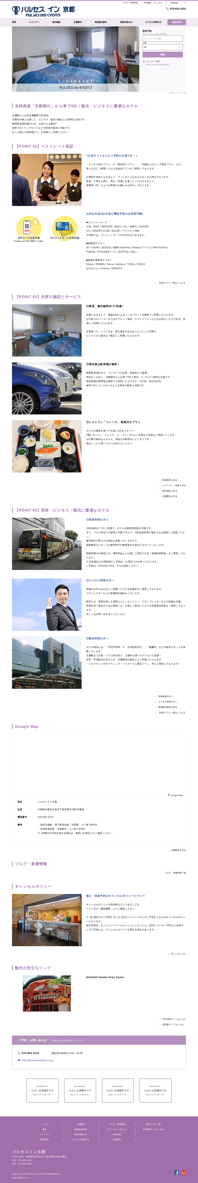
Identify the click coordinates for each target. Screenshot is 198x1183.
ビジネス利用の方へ (167, 702)
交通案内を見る (169, 496)
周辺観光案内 (80, 1129)
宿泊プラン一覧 (153, 1124)
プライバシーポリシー (117, 1129)
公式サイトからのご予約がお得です (157, 64)
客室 (44, 1129)
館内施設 (44, 1139)
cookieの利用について (20, 1178)
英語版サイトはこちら (173, 1024)
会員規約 (117, 1139)
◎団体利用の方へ (97, 519)
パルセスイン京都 (28, 1151)
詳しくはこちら (178, 954)
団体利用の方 (80, 1134)
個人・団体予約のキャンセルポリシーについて (115, 895)
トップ (44, 1124)
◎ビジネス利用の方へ (100, 580)
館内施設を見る (169, 491)
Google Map (177, 795)
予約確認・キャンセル (152, 3)
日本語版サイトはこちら (174, 1019)
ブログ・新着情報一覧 (175, 873)
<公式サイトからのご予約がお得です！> (112, 155)
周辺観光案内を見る (167, 707)
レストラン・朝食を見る (174, 485)
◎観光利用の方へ (97, 638)
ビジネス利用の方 (80, 1139)
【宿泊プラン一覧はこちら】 (172, 283)
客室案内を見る (169, 480)
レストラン (44, 1134)
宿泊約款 (117, 1134)
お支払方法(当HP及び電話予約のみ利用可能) (114, 213)
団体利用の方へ (165, 696)
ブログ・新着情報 (117, 1124)
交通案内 (81, 1124)
